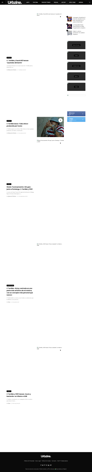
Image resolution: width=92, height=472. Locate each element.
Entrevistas (10, 285)
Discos (56, 2)
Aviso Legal (38, 461)
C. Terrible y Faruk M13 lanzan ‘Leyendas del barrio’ (17, 62)
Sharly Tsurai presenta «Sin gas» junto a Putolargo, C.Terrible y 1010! (20, 188)
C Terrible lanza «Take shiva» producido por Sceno (17, 125)
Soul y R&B (72, 2)
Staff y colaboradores (62, 461)
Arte (27, 2)
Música (81, 2)
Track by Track (45, 2)
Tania (9, 302)
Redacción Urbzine (12, 69)
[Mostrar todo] (76, 45)
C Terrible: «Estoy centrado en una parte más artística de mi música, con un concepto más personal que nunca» (20, 291)
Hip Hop (63, 2)
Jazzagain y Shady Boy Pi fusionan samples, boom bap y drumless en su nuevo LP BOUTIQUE (79, 20)
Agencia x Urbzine (12, 196)
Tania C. (65, 469)
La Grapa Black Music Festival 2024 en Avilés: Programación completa (79, 26)
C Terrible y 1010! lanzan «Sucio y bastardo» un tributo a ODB (19, 395)
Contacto (54, 461)
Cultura (35, 2)
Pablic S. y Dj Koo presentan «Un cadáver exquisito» (79, 33)
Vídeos (9, 184)
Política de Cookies (46, 461)
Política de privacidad (29, 461)
